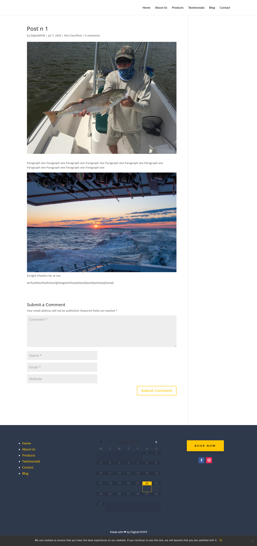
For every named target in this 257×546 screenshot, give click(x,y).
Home (146, 7)
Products (178, 7)
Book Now (205, 445)
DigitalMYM (38, 35)
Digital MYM (138, 532)
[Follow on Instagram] (209, 460)
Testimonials (196, 7)
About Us (161, 7)
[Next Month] (156, 442)
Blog (212, 7)
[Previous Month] (100, 442)
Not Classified (73, 35)
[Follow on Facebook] (201, 460)
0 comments (92, 35)
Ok (220, 540)
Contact (225, 7)
